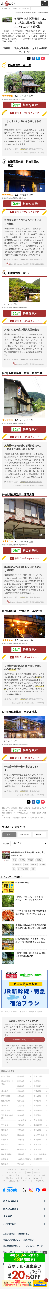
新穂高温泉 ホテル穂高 (22, 711)
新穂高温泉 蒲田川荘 (21, 494)
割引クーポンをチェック (27, 113)
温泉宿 (42, 864)
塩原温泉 (20, 1101)
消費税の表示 (23, 1233)
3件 (31, 195)
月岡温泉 (20, 1106)
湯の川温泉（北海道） (7, 1082)
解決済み (39, 835)
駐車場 (33, 864)
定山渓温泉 (5, 1076)
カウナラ (19, 1178)
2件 (15, 304)
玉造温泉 (20, 1140)
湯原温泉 (4, 1144)
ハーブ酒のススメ (39, 1181)
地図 (29, 99)
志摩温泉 (4, 1159)
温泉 (26, 864)
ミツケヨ (27, 1178)
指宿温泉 (20, 1164)
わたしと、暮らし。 (8, 1175)
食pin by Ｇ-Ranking (23, 1181)
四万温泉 (37, 1096)
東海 (14, 860)
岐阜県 (22, 860)
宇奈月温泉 (38, 1120)
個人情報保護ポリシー (12, 1245)
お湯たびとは (12, 1169)
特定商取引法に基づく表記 (32, 1252)
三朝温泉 (4, 1140)
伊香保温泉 (5, 1096)
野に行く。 (10, 1178)
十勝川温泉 (38, 1076)
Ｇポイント (35, 1169)
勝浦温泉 (4, 1135)
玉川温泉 (37, 1149)
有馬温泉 (20, 1130)
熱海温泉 (4, 1164)
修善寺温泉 (38, 1110)
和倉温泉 (20, 1115)
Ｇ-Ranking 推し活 (8, 1181)
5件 (31, 96)
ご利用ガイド (24, 1169)
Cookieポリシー (10, 1252)
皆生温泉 (37, 1140)
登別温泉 (20, 1076)
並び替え (6, 844)
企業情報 (7, 1216)
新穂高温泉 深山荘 (19, 273)
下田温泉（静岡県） (7, 1116)
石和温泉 (37, 1106)
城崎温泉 (4, 1130)
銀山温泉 (20, 1091)
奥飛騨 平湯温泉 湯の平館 (25, 611)
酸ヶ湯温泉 (21, 1149)
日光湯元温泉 (6, 1154)
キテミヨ (21, 1175)
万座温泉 (20, 1096)
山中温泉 (37, 1115)
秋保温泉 (20, 1086)
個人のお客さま (11, 1201)
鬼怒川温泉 (5, 1101)
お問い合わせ (9, 1233)
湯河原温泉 (5, 1110)
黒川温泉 (37, 1144)
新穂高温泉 (38, 1125)
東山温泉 (37, 1086)
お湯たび (37, 1172)
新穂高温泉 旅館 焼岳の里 (25, 373)
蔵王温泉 (4, 1091)
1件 (31, 420)
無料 (33, 869)
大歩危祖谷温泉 (23, 1159)
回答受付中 (24, 835)
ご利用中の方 (9, 1223)
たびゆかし (36, 1178)
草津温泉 (37, 1091)
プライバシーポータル (35, 1245)
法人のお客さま (11, 1208)
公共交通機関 (23, 869)
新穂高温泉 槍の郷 (19, 65)
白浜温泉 (37, 1130)
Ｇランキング (11, 1172)
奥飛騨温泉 (17, 864)
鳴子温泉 (37, 1081)
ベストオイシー (31, 1175)
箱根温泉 (20, 1154)
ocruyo (29, 1172)
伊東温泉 (20, 1110)
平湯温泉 (20, 1125)
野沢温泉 (37, 1101)
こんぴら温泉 (39, 1135)
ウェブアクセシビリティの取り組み (18, 1239)
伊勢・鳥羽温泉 (40, 1154)
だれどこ (21, 1172)
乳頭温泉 (20, 1081)
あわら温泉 (21, 1120)
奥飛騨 (30, 860)
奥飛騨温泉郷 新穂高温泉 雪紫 (24, 163)
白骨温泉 (4, 1106)
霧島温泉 (4, 1149)
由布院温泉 (38, 1159)
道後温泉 (20, 1135)
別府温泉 (20, 1144)
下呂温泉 (4, 1125)
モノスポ (42, 1175)
